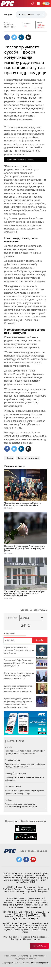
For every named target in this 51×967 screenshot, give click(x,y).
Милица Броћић (40, 26)
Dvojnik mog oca (12, 760)
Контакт (13, 937)
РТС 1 (10, 912)
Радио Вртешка (22, 929)
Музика (9, 900)
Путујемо (34, 900)
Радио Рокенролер (27, 927)
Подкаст (42, 880)
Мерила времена (12, 877)
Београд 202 (31, 925)
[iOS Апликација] (25, 723)
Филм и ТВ (32, 902)
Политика (17, 873)
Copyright (22, 955)
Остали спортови (25, 891)
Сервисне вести (11, 880)
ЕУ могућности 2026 (25, 882)
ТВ (4, 912)
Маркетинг (25, 937)
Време (43, 877)
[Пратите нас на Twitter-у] (19, 859)
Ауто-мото (9, 891)
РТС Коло (20, 916)
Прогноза (11, 617)
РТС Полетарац (30, 918)
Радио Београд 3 (14, 925)
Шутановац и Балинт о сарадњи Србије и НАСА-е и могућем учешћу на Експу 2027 (19, 676)
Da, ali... (8, 747)
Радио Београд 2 (40, 923)
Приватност (10, 955)
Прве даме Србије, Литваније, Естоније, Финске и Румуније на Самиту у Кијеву (18, 663)
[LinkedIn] (21, 37)
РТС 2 (19, 912)
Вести (7, 873)
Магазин (12, 898)
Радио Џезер (38, 929)
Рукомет (18, 889)
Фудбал (19, 887)
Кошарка (30, 887)
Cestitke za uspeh (13, 786)
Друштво (28, 875)
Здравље (19, 902)
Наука (43, 902)
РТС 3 (27, 912)
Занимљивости (35, 898)
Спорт (10, 887)
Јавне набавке (40, 937)
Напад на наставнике (28, 458)
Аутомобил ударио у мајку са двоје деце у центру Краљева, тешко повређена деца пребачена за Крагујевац (18, 702)
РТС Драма (19, 914)
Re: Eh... (8, 800)
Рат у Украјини (30, 877)
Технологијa (21, 900)
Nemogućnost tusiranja (15, 773)
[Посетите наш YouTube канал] (33, 859)
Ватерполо (30, 889)
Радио (6, 923)
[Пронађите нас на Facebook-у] (26, 859)
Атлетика (42, 889)
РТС (5, 937)
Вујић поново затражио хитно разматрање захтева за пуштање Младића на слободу (18, 689)
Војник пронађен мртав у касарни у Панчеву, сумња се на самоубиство (19, 650)
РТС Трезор (34, 916)
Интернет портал (31, 939)
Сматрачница (28, 880)
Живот (22, 898)
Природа (7, 904)
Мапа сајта (39, 945)
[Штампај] (28, 37)
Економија (40, 875)
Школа (9, 458)
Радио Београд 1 (20, 923)
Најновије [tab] (9, 633)
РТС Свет (37, 912)
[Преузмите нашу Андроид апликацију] (25, 836)
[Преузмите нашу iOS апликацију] (25, 828)
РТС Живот (33, 914)
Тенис (40, 887)
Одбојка (7, 889)
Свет (36, 873)
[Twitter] (14, 37)
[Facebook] (7, 37)
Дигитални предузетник (26, 904)
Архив (25, 932)
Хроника (16, 875)
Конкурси (16, 939)
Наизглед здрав (33, 907)
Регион (28, 873)
